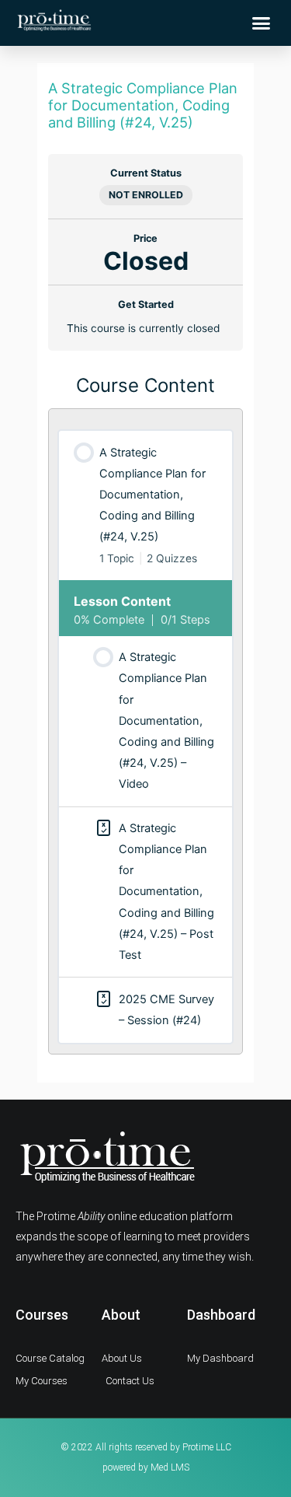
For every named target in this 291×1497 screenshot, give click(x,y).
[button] (261, 23)
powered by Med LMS (145, 1467)
